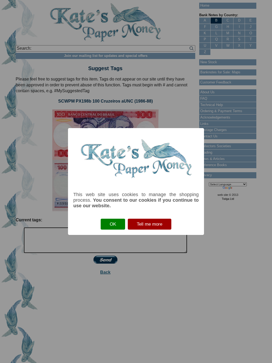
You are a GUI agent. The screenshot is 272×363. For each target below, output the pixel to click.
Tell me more (149, 224)
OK (113, 224)
